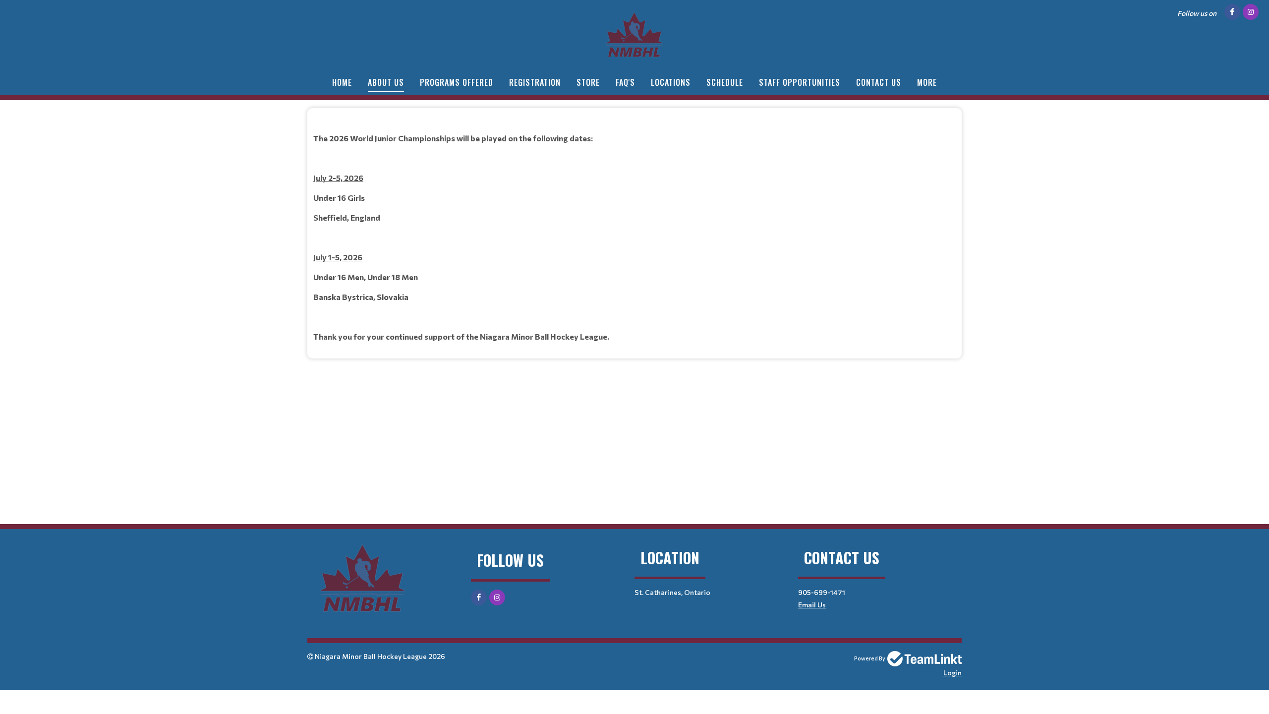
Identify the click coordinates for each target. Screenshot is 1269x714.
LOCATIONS (671, 82)
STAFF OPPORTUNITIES (799, 82)
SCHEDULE (724, 82)
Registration (535, 82)
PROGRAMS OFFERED (456, 82)
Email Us (812, 604)
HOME (342, 82)
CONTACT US (878, 82)
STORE (588, 82)
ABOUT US (386, 82)
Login (952, 672)
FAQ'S (625, 82)
